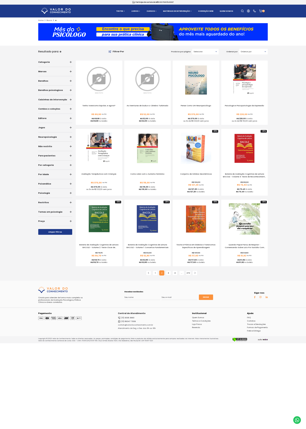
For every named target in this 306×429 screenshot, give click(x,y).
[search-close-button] (300, 13)
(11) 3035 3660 (127, 317)
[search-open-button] (242, 10)
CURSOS (151, 11)
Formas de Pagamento (257, 327)
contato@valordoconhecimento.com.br (135, 325)
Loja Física (197, 324)
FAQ (249, 317)
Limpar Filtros (55, 232)
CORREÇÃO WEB (205, 11)
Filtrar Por (118, 51)
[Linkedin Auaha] (267, 297)
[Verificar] (240, 341)
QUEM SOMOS (226, 11)
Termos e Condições (201, 321)
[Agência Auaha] (260, 339)
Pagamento (45, 313)
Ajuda (250, 313)
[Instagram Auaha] (260, 297)
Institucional (199, 313)
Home (41, 20)
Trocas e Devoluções (256, 324)
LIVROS (134, 11)
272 (188, 273)
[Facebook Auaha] (254, 297)
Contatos (251, 321)
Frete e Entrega (254, 330)
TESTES (119, 11)
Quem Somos (198, 317)
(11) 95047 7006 (128, 321)
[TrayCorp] (265, 339)
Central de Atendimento (132, 313)
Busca (49, 20)
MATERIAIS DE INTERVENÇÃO (176, 11)
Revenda (196, 327)
